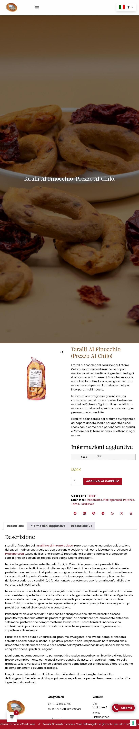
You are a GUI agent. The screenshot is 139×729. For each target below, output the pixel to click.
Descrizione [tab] (15, 526)
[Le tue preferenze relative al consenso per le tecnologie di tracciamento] (133, 723)
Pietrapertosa (112, 500)
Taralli (91, 496)
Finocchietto (93, 500)
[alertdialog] (69, 724)
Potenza (128, 500)
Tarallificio (87, 504)
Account (57, 719)
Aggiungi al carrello (102, 481)
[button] (37, 7)
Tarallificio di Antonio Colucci (54, 546)
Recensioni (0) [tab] (81, 526)
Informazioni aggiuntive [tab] (47, 526)
